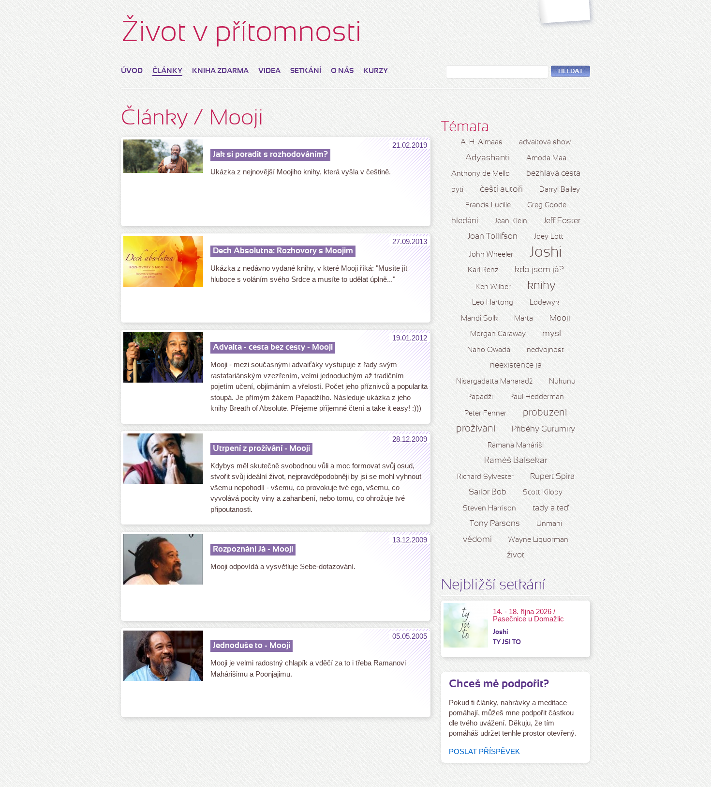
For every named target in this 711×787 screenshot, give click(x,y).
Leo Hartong (492, 302)
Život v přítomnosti (241, 33)
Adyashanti (487, 158)
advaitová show (545, 142)
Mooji (559, 318)
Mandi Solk (479, 318)
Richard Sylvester (485, 477)
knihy (541, 286)
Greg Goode (546, 205)
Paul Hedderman (536, 397)
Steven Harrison (489, 508)
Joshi (546, 253)
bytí (457, 189)
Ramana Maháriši (516, 445)
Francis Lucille (488, 205)
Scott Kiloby (543, 492)
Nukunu (562, 381)
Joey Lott (548, 236)
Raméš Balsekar (516, 461)
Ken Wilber (493, 287)
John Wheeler (491, 254)
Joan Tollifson (493, 236)
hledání (464, 221)
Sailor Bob (487, 492)
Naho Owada (488, 350)
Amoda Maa (546, 158)
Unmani (549, 524)
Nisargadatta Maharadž (494, 381)
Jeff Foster (562, 221)
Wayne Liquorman (538, 540)
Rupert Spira (552, 476)
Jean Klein (511, 221)
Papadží (480, 397)
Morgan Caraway (498, 334)
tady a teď (550, 508)
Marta (523, 318)
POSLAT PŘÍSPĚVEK (484, 751)
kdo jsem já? (539, 270)
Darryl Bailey (559, 189)
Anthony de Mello (480, 173)
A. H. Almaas (481, 142)
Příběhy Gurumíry (543, 429)
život (515, 555)
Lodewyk (544, 302)
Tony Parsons (495, 523)
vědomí (477, 540)
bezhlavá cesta (553, 173)
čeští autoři (501, 189)
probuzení (545, 413)
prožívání (475, 429)
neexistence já (516, 365)
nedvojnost (545, 350)
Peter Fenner (485, 413)
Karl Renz (483, 270)
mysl (551, 334)
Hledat (570, 72)
